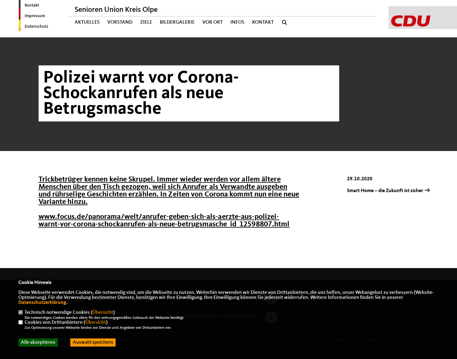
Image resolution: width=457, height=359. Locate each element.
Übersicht (102, 312)
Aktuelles (87, 22)
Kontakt (32, 5)
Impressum (35, 16)
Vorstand (119, 22)
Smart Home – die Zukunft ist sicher (385, 190)
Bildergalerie (177, 22)
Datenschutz (36, 26)
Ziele (146, 22)
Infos (237, 22)
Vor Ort (212, 22)
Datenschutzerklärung (42, 302)
